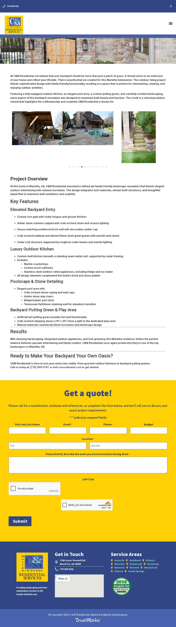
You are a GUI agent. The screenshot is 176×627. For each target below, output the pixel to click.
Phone (108, 424)
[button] (170, 23)
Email (67, 424)
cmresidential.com (69, 367)
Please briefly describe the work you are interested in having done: (88, 454)
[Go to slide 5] (81, 166)
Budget (148, 424)
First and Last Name (27, 424)
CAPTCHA (88, 479)
